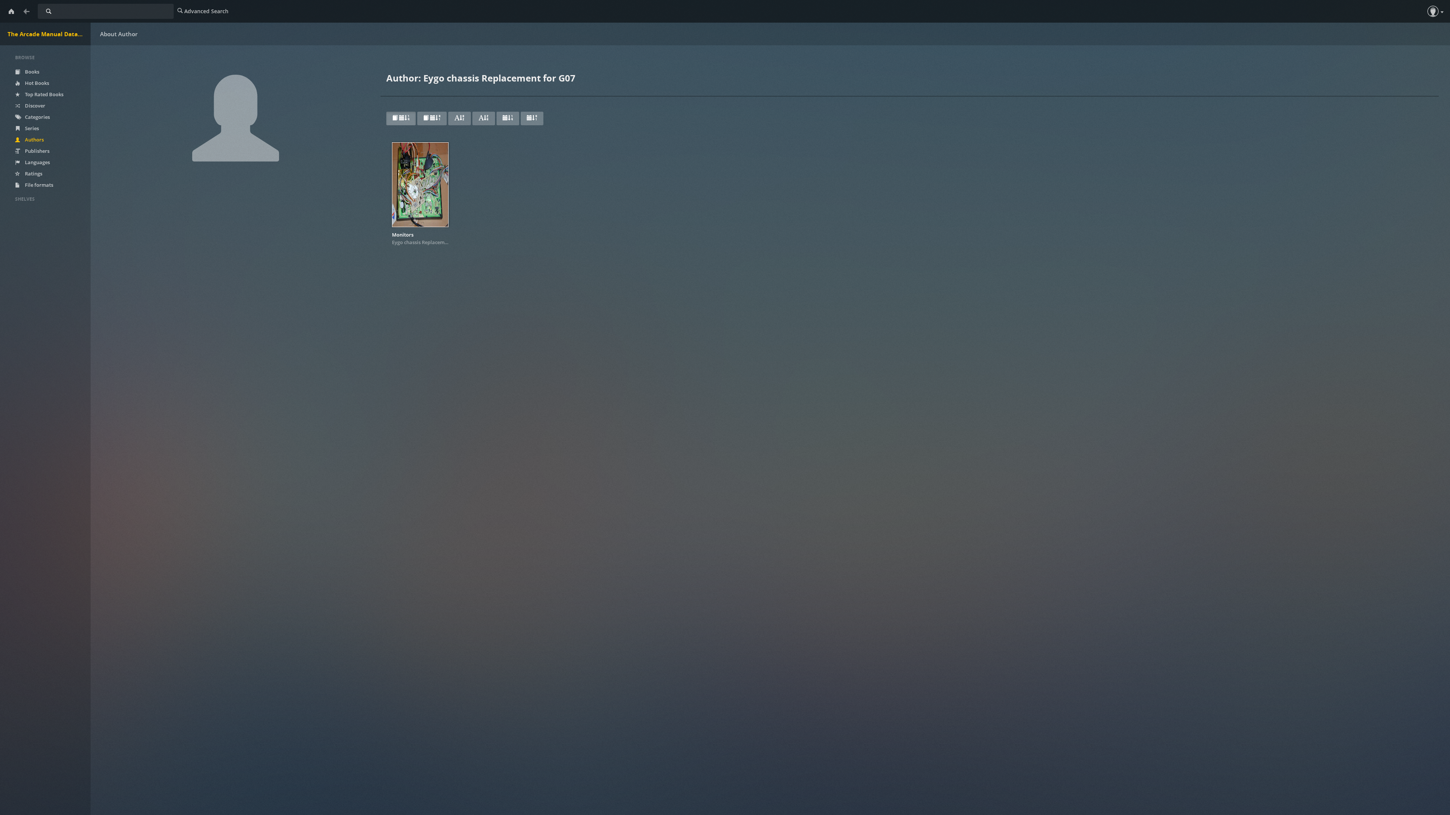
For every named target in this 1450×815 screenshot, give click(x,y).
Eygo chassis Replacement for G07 (431, 242)
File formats (38, 184)
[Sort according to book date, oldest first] (432, 118)
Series (31, 128)
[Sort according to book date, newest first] (401, 118)
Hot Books (36, 83)
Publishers (36, 151)
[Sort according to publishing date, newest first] (508, 118)
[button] (1433, 11)
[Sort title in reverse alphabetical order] (483, 118)
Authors (34, 139)
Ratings (33, 173)
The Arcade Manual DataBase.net (49, 34)
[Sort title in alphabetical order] (459, 118)
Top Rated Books (43, 94)
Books (31, 71)
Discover (34, 105)
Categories (37, 117)
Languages (37, 162)
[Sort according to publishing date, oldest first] (532, 118)
